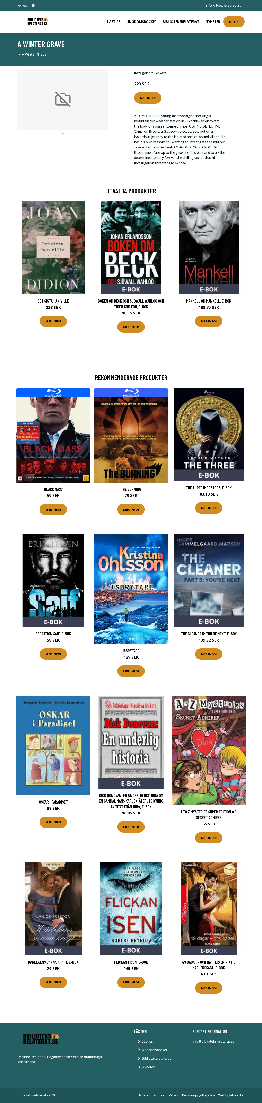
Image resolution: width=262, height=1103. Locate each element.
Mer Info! (148, 98)
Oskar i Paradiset (53, 801)
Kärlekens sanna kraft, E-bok (53, 961)
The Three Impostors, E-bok (209, 487)
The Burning (131, 489)
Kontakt (159, 1095)
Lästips (113, 21)
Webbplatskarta (230, 1095)
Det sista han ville (53, 300)
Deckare (160, 73)
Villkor (174, 1095)
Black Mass (53, 489)
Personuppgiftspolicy (198, 1095)
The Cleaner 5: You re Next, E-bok (209, 633)
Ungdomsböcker (141, 21)
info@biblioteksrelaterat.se (223, 5)
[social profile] (33, 5)
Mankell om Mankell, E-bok (208, 300)
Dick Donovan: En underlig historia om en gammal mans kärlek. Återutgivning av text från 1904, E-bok (131, 801)
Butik (234, 22)
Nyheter (213, 21)
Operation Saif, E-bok (53, 633)
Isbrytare (131, 650)
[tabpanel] (62, 99)
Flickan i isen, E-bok (131, 961)
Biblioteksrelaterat (181, 21)
